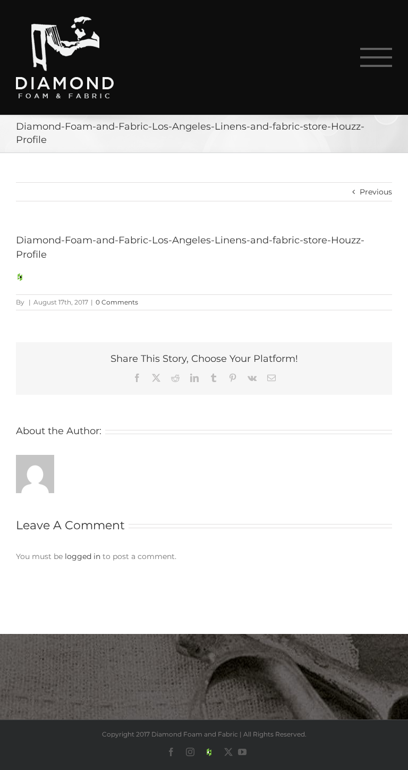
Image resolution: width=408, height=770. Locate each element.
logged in (82, 556)
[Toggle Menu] (376, 57)
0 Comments (117, 302)
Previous (376, 192)
